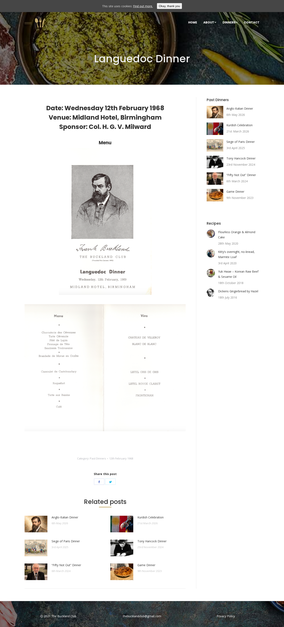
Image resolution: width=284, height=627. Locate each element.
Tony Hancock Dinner (152, 541)
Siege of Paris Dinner (66, 541)
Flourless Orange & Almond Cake (236, 234)
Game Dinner (146, 565)
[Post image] (36, 524)
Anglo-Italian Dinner (65, 517)
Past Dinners (98, 458)
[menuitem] (192, 22)
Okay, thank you (169, 6)
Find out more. (143, 6)
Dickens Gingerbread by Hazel (238, 291)
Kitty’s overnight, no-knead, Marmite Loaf (236, 254)
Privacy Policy (226, 616)
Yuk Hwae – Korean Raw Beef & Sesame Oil (238, 274)
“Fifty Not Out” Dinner (66, 565)
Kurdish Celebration (150, 517)
